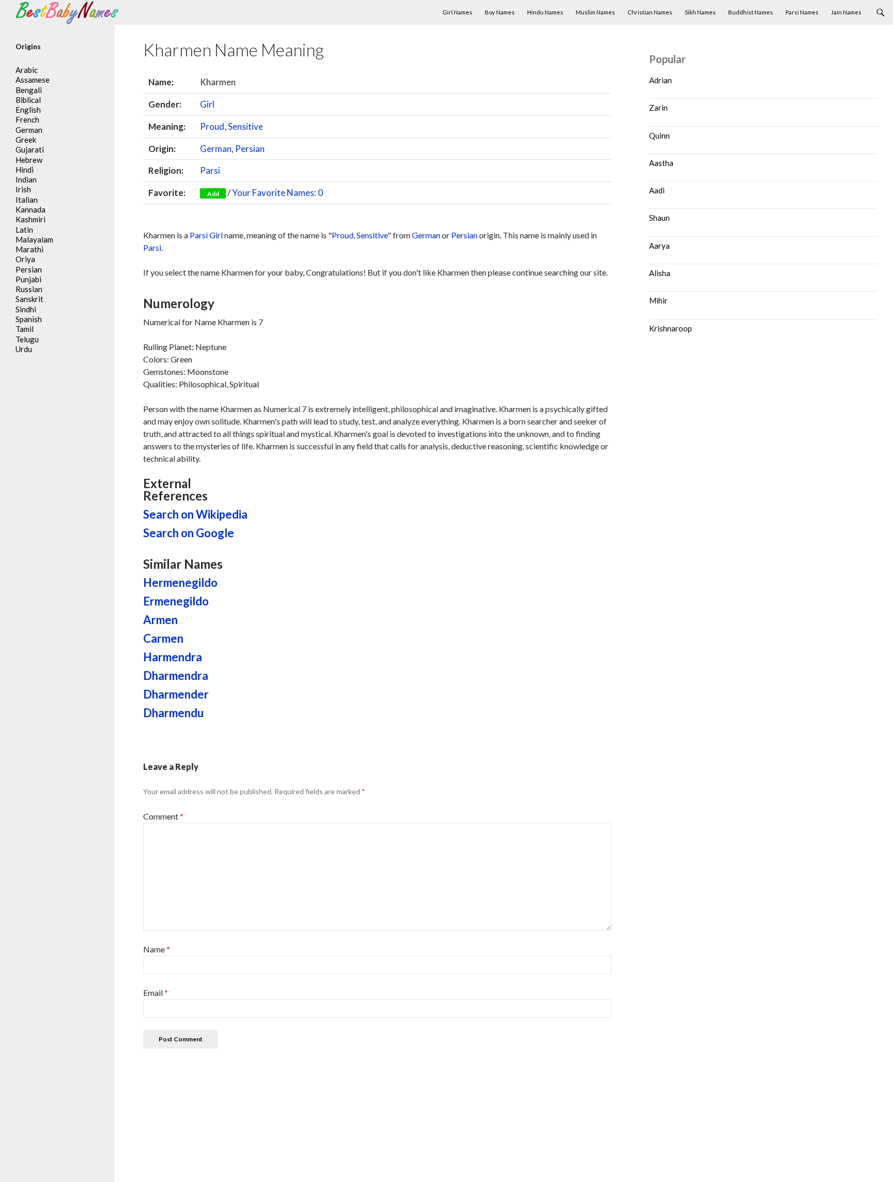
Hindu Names (545, 12)
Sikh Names (700, 12)
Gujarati (30, 149)
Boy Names (500, 12)
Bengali (29, 90)
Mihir (658, 300)
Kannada (30, 209)
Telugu (27, 339)
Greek (26, 139)
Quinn (659, 135)
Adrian (660, 80)
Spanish (29, 319)
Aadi (657, 190)
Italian (27, 199)
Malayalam (34, 239)
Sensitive (245, 126)
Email (155, 992)
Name (156, 949)
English (28, 109)
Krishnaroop (670, 328)
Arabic (27, 69)
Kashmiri (30, 219)
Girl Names (457, 12)
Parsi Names (802, 12)
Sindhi (26, 309)
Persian (250, 148)
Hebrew (29, 159)
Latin (24, 229)
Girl (207, 104)
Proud (212, 126)
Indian (26, 179)
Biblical (28, 99)
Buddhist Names (750, 12)
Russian (29, 289)
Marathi (29, 249)
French (27, 119)
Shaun (659, 217)
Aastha (661, 163)
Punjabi (28, 279)
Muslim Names (595, 12)
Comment (163, 816)
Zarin (658, 107)
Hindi (25, 169)
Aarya (659, 245)
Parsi (210, 170)
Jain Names (846, 12)
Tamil (25, 329)
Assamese (33, 79)
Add (213, 194)
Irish (23, 189)
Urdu (24, 349)
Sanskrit (29, 299)
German (216, 148)
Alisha (659, 273)
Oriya (25, 259)
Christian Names (649, 12)
